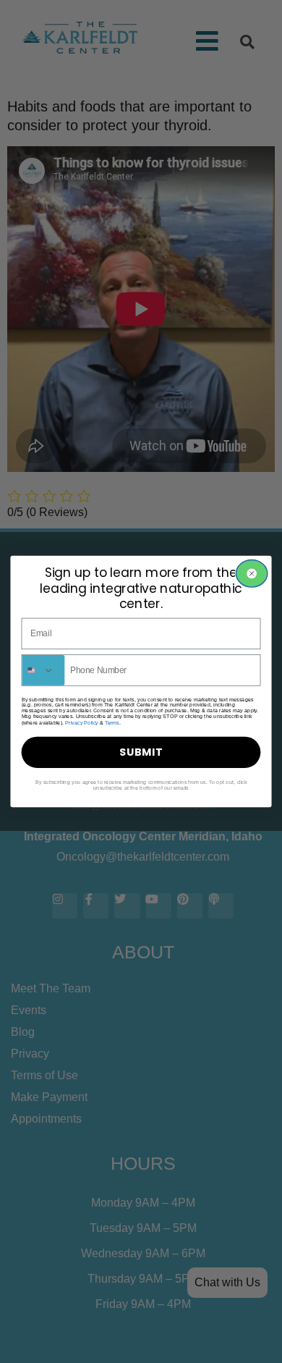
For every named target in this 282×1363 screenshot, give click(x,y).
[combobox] (43, 670)
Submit (141, 752)
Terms (112, 723)
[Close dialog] (251, 574)
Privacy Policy (81, 723)
